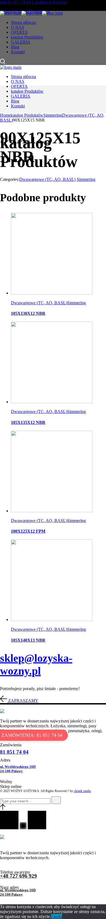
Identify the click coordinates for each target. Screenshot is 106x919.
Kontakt (60, 2)
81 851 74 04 (14, 752)
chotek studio (82, 791)
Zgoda (56, 916)
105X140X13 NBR (28, 640)
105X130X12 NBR (28, 313)
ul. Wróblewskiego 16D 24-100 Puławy (18, 769)
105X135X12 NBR (28, 422)
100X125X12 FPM (28, 531)
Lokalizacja (42, 2)
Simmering (86, 179)
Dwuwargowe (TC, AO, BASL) (47, 179)
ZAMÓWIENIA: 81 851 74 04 (32, 735)
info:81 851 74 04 (15, 2)
